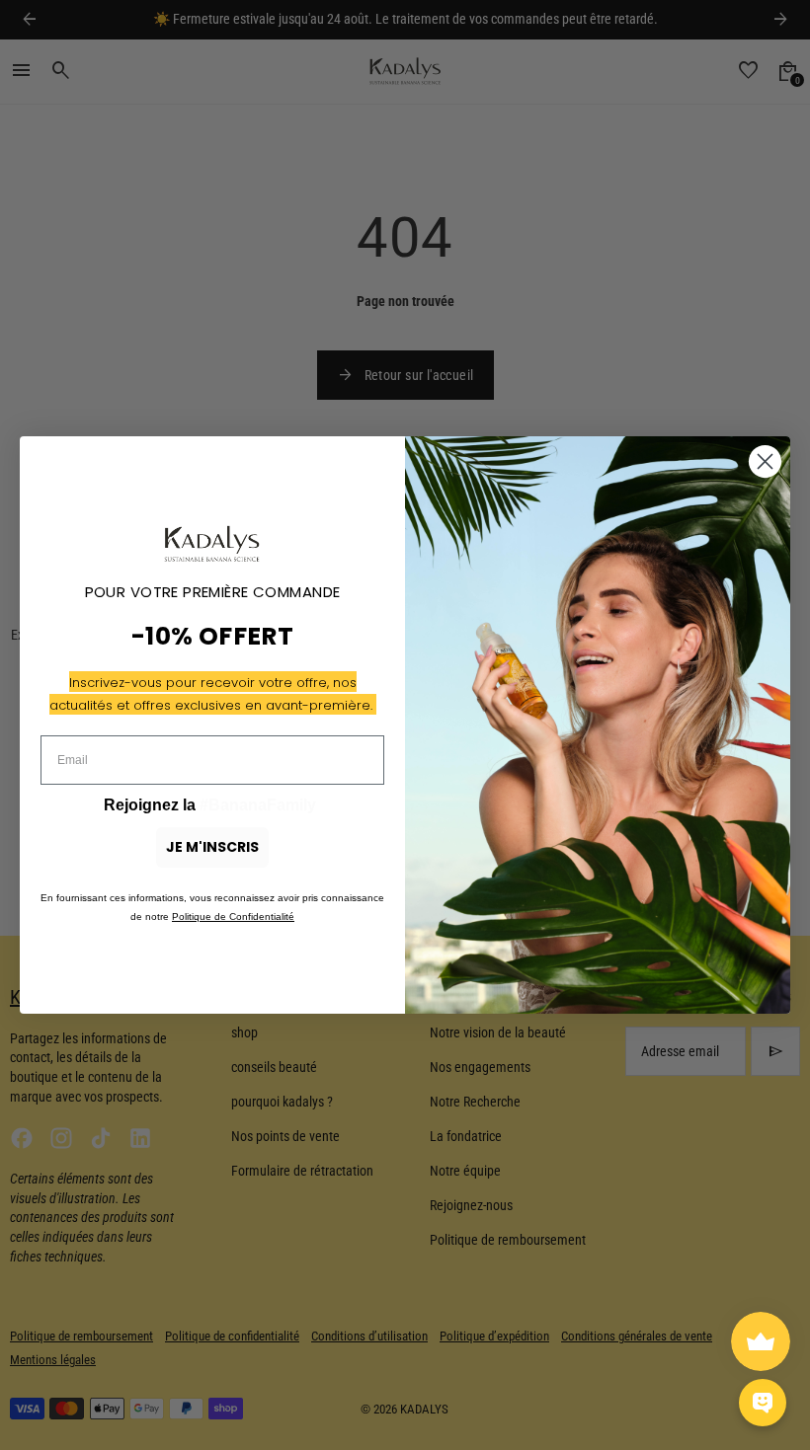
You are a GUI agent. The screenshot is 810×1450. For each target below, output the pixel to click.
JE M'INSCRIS (212, 847)
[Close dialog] (765, 461)
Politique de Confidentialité (233, 916)
